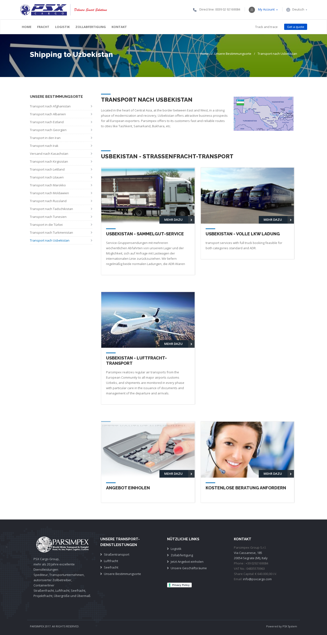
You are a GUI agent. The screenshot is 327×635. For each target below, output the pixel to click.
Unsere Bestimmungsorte (232, 53)
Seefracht (111, 567)
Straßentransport (116, 554)
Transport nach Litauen (47, 177)
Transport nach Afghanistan (50, 106)
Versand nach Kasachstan (49, 153)
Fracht (43, 27)
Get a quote (295, 27)
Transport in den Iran (45, 138)
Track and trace (266, 27)
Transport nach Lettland (47, 169)
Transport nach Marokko (48, 185)
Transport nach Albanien (48, 114)
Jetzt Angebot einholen (187, 561)
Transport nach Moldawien (49, 193)
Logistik (62, 27)
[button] (263, 9)
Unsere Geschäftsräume (189, 568)
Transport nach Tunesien (48, 217)
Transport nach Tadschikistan (51, 209)
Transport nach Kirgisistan (49, 161)
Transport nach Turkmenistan (51, 232)
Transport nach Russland (48, 201)
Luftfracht (111, 561)
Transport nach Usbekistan (49, 240)
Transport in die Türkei (46, 224)
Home (26, 27)
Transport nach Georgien (48, 130)
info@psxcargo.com (257, 579)
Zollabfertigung (90, 27)
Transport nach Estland (47, 122)
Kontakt (119, 27)
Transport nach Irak (44, 146)
